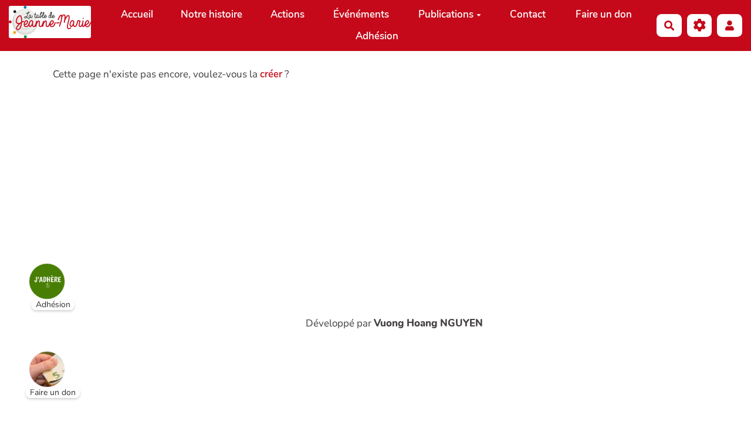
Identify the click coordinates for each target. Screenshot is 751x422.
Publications (445, 14)
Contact (528, 14)
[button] (729, 25)
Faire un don (604, 14)
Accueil (137, 14)
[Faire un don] (38, 360)
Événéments (361, 14)
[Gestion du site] (699, 25)
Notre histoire (211, 14)
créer (271, 74)
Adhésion (377, 36)
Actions (287, 14)
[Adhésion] (38, 272)
